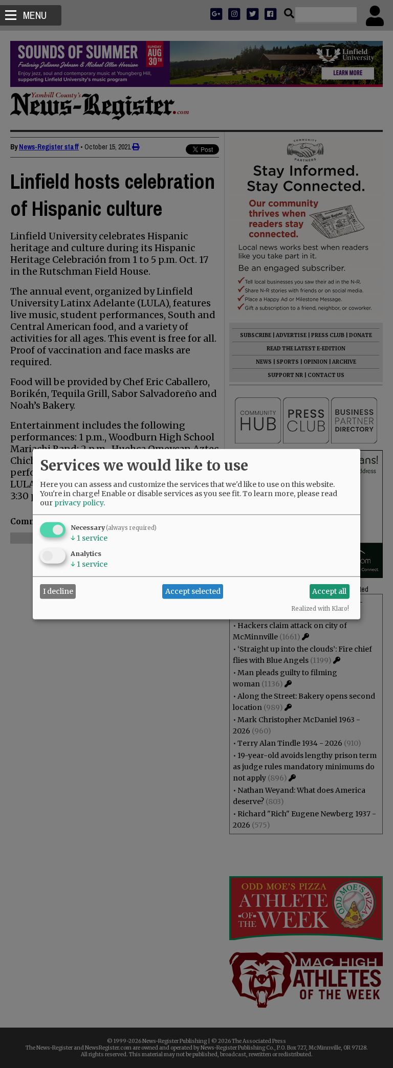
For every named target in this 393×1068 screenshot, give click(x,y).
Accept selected (193, 591)
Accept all (329, 591)
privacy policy (78, 502)
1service (89, 537)
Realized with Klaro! (320, 608)
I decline (58, 591)
